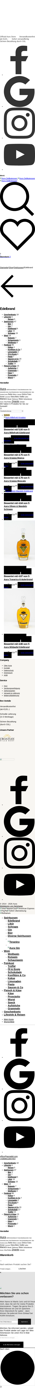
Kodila (22, 396)
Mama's (3, 399)
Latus (26, 396)
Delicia (24, 394)
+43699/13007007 (8, 1159)
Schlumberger (27, 399)
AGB (6, 675)
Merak (9, 399)
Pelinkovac (15, 399)
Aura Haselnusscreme (23, 389)
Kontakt (7, 668)
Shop (11, 267)
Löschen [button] (22, 1269)
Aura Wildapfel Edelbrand (17, 647)
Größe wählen (15, 449)
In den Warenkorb (16, 439)
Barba (10, 394)
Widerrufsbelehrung (11, 696)
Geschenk (7, 396)
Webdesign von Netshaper (11, 906)
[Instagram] (19, 138)
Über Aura (8, 666)
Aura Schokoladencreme (25, 392)
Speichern (24, 1322)
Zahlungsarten (9, 691)
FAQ (5, 686)
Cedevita (19, 394)
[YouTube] (19, 169)
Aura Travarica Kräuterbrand (18, 579)
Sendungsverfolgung (12, 688)
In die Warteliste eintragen (11, 1344)
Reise (21, 399)
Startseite (4, 267)
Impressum (8, 673)
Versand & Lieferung (12, 693)
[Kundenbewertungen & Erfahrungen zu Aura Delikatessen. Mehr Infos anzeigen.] (17, 771)
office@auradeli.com (9, 1156)
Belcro (15, 394)
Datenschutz (9, 670)
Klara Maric (15, 396)
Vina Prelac (7, 401)
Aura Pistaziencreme (14, 392)
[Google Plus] (19, 106)
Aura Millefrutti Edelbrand (17, 432)
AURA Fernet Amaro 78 (12, 389)
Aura (3, 388)
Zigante (15, 401)
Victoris (2, 401)
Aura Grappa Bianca (14, 458)
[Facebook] (19, 75)
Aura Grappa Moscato (15, 481)
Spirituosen (19, 267)
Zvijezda (22, 401)
